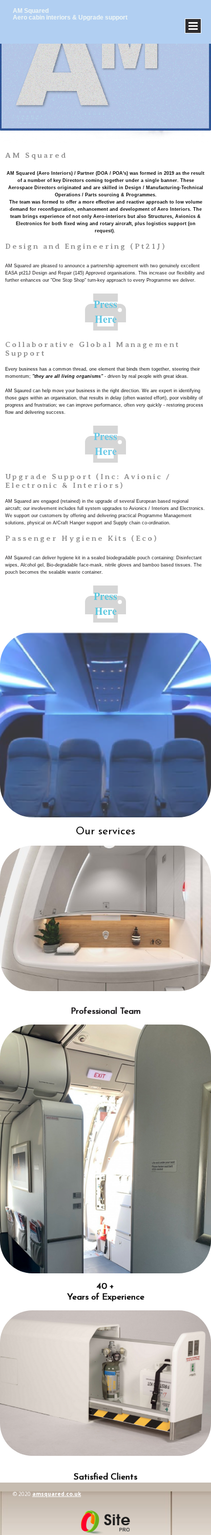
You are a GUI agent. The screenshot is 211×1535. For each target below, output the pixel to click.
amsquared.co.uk (56, 1493)
